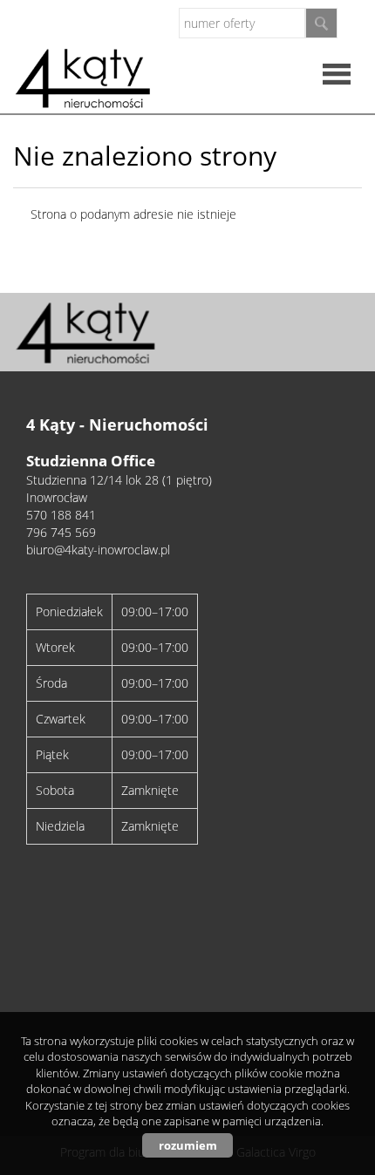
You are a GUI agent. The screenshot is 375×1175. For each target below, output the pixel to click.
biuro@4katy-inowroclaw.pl (98, 549)
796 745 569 (61, 532)
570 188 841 (61, 514)
